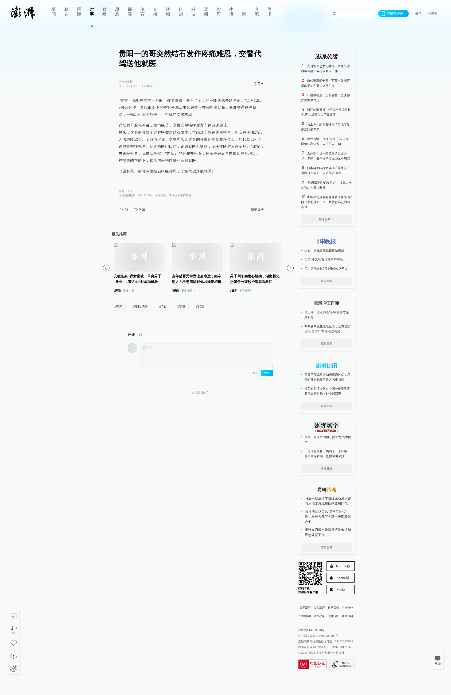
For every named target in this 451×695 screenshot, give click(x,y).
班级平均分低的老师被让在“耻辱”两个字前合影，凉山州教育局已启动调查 (326, 202)
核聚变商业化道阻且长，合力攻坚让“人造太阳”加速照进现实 (327, 328)
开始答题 (326, 468)
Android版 (343, 566)
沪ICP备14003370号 (311, 630)
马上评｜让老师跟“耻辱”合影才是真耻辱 (326, 314)
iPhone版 (342, 578)
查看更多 (326, 281)
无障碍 (433, 13)
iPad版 (341, 589)
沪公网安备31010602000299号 (318, 635)
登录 (418, 13)
